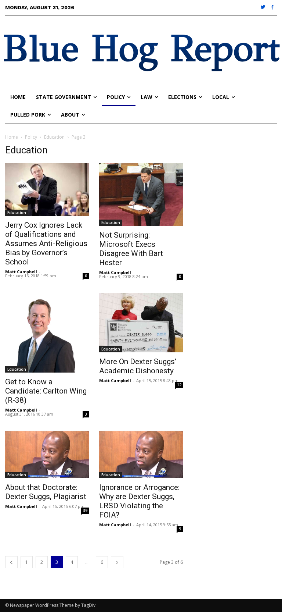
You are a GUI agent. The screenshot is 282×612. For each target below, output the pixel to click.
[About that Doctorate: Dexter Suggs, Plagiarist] (47, 454)
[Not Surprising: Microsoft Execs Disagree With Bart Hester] (141, 194)
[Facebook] (272, 7)
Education (54, 137)
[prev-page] (11, 562)
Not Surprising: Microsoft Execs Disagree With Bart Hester (131, 249)
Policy (31, 137)
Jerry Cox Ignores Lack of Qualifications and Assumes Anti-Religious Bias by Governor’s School (46, 243)
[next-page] (117, 562)
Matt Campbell (21, 271)
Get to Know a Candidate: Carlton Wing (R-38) (46, 391)
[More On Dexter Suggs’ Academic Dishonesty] (141, 322)
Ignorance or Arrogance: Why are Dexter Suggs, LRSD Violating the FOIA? (139, 501)
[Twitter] (263, 7)
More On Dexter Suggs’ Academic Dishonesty (137, 366)
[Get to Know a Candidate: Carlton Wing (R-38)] (47, 333)
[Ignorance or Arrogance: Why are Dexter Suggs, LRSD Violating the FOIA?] (141, 454)
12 (179, 384)
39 (85, 510)
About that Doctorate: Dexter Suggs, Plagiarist (45, 492)
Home (11, 137)
